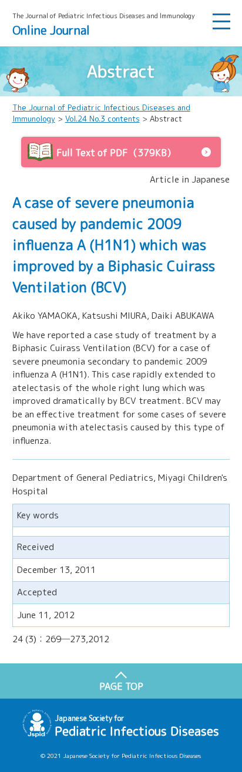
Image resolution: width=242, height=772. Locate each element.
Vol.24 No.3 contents (102, 118)
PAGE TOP (121, 686)
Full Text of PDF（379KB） (116, 152)
